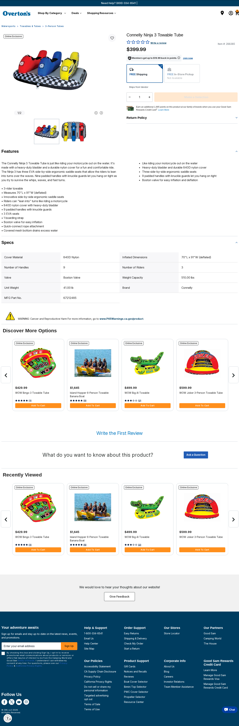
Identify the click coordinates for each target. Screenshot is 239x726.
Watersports (8, 26)
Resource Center (134, 701)
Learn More (210, 670)
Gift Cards (129, 666)
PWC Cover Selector (136, 691)
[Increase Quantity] (150, 97)
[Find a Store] (222, 13)
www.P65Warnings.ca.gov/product (121, 318)
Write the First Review (119, 433)
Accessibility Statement (97, 666)
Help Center (91, 643)
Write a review (158, 43)
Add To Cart (38, 405)
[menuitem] (51, 13)
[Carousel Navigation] (83, 113)
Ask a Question (195, 454)
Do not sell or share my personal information (97, 688)
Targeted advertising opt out (96, 697)
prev (6, 374)
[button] (51, 13)
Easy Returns (131, 633)
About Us (169, 666)
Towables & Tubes (30, 26)
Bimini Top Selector (135, 686)
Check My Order (133, 643)
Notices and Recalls (135, 671)
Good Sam (210, 633)
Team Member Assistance (179, 686)
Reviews (129, 676)
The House (210, 643)
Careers (168, 676)
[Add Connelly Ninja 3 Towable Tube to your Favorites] (112, 38)
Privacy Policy (92, 676)
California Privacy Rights (98, 681)
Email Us (89, 638)
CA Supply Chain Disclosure (100, 671)
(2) (139, 400)
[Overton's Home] (17, 13)
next (233, 374)
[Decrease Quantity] (129, 97)
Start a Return (132, 648)
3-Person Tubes (54, 26)
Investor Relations (174, 681)
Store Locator (172, 633)
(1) (30, 400)
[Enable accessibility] (7, 718)
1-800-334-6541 (93, 633)
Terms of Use (92, 709)
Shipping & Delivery (135, 638)
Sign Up (69, 645)
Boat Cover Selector (136, 681)
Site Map (89, 648)
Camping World (212, 638)
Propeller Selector (134, 696)
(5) (84, 400)
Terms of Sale (92, 704)
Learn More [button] (163, 110)
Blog (166, 671)
